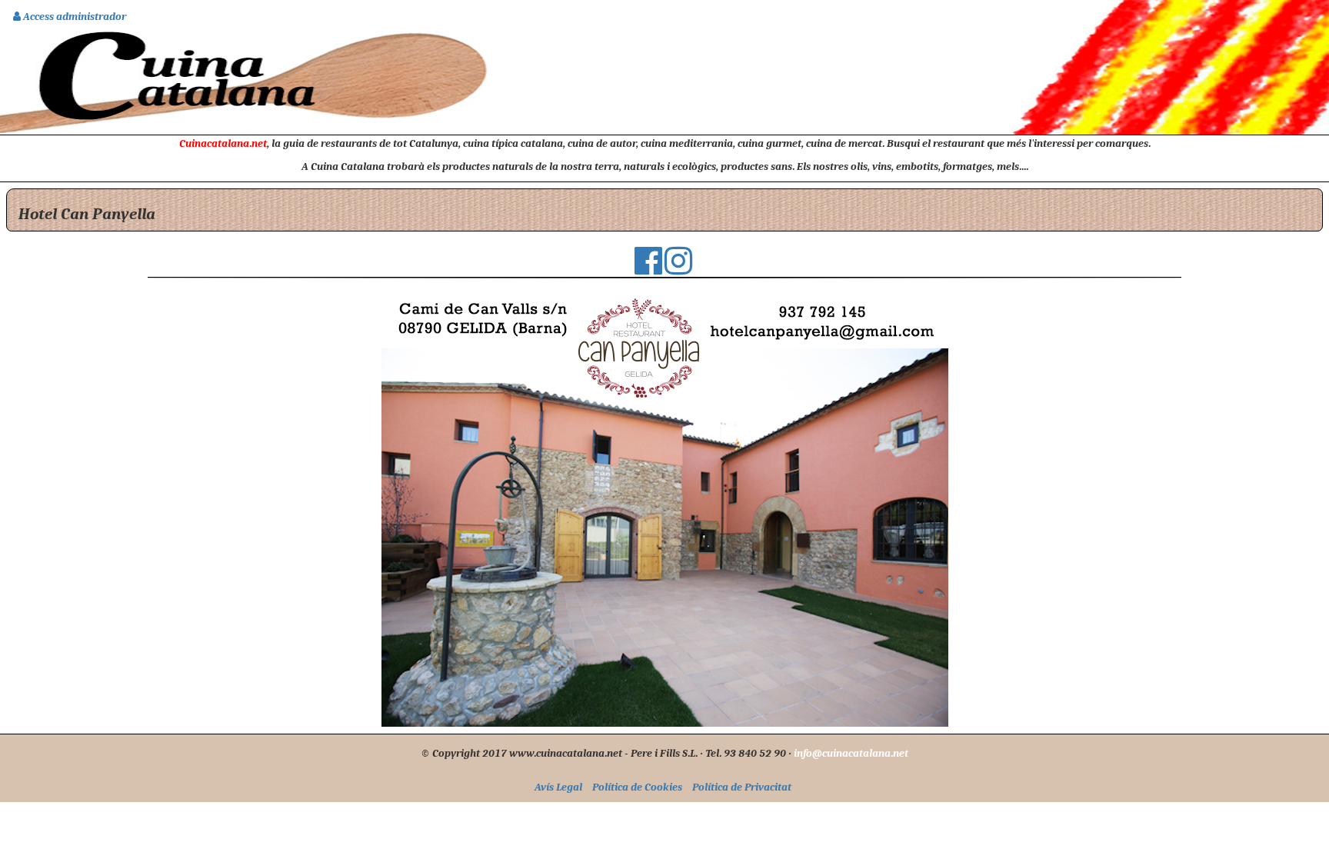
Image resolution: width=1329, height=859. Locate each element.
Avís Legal (558, 787)
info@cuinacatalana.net (851, 753)
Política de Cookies (637, 787)
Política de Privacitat (741, 787)
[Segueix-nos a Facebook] (648, 268)
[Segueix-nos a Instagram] (678, 268)
